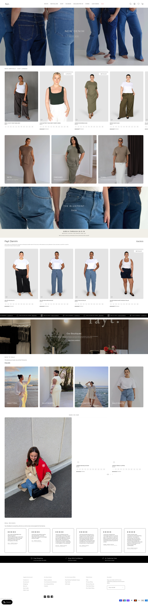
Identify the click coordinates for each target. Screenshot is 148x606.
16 (18, 126)
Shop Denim (139, 241)
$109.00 (76, 124)
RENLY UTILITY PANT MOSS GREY (12, 123)
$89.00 (6, 124)
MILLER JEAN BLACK (9, 300)
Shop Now (74, 210)
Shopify (10, 598)
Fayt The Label (6, 598)
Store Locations (63, 315)
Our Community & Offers (70, 577)
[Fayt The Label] (7, 4)
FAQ (87, 580)
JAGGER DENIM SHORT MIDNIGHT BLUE (119, 300)
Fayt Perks (67, 582)
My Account (26, 582)
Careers (46, 586)
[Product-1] (30, 486)
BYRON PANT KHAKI (115, 123)
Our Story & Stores (48, 577)
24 (29, 126)
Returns (25, 586)
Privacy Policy (89, 582)
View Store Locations (74, 340)
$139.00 (6, 301)
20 (24, 126)
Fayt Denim (11, 241)
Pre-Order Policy (90, 588)
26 (32, 126)
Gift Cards (67, 584)
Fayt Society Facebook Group (72, 580)
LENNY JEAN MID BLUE (80, 300)
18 (21, 126)
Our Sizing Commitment (50, 582)
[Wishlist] (138, 4)
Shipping (25, 584)
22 (26, 126)
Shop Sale (7, 362)
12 (13, 126)
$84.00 (111, 301)
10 (10, 126)
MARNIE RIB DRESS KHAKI (81, 123)
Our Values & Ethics (49, 584)
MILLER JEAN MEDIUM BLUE (46, 300)
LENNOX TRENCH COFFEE (118, 465)
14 (16, 126)
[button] (46, 4)
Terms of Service (90, 584)
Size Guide (26, 588)
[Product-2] (30, 474)
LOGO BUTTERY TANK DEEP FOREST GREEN (50, 123)
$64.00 (41, 124)
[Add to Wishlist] (6, 120)
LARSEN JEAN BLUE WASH (82, 465)
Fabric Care (26, 590)
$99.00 (111, 124)
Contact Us (18, 315)
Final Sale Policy (90, 586)
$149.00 (113, 466)
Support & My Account (27, 577)
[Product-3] (43, 465)
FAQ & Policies (89, 577)
